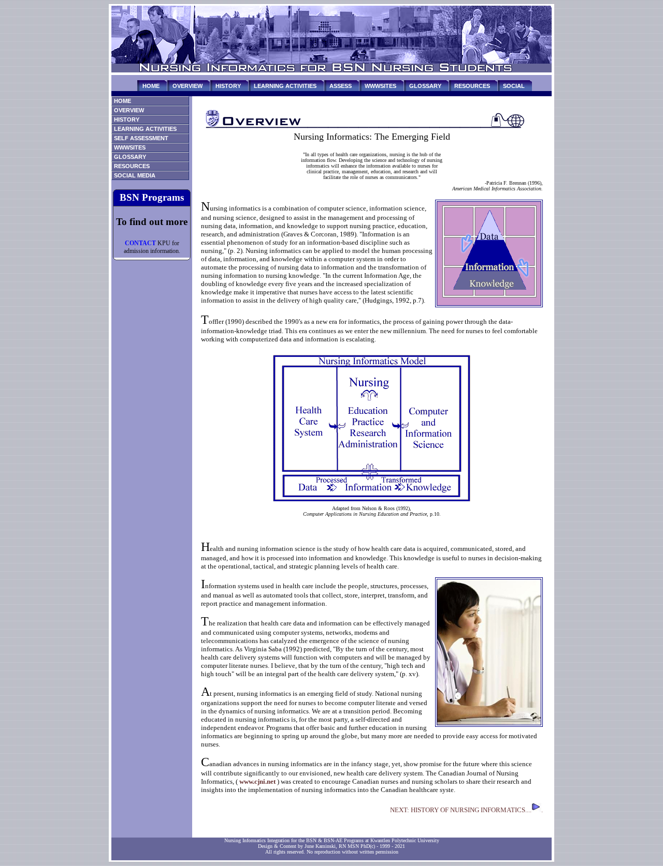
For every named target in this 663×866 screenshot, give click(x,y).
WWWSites (130, 147)
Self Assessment (141, 138)
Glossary (130, 157)
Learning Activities (145, 129)
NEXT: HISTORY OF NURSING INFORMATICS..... (466, 810)
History (126, 119)
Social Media (134, 175)
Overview (129, 110)
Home (122, 101)
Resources (132, 166)
